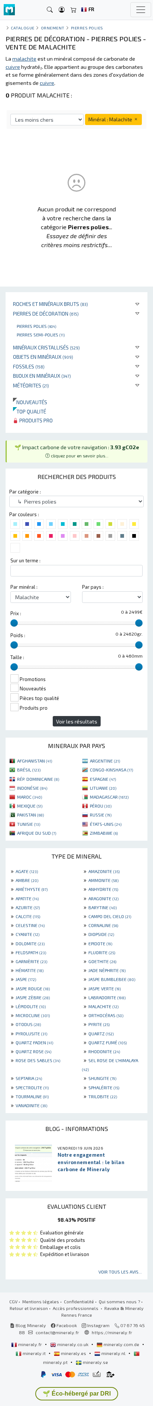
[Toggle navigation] (140, 9)
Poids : (17, 635)
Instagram (98, 1325)
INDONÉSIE (32, 787)
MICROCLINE (33, 1015)
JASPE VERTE (104, 988)
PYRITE (99, 1024)
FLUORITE (101, 952)
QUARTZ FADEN (34, 1042)
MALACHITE (103, 1006)
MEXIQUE (29, 805)
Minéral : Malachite (110, 119)
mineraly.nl (113, 1353)
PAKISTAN (30, 814)
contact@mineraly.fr (57, 1332)
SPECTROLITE (32, 1087)
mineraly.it (34, 1353)
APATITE (27, 898)
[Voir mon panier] (73, 10)
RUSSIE (100, 814)
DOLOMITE (30, 943)
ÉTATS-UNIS (105, 824)
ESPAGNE (103, 779)
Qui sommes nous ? (119, 1301)
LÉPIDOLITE (31, 1006)
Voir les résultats (76, 721)
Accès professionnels (76, 1308)
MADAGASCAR (109, 796)
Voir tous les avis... (120, 1271)
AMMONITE (103, 880)
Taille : (17, 657)
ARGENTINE (105, 760)
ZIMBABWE (104, 832)
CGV (13, 1301)
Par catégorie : (25, 492)
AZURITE (28, 907)
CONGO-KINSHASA (111, 769)
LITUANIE (103, 787)
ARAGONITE (103, 898)
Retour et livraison (29, 1308)
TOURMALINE (32, 1096)
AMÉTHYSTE (32, 889)
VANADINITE (31, 1105)
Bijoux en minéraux (42, 376)
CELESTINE (30, 925)
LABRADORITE (107, 997)
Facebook (66, 1325)
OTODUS (28, 1024)
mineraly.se (95, 1362)
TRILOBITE (102, 1096)
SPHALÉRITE (103, 1087)
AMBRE (27, 880)
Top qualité (29, 411)
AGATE (27, 871)
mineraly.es (73, 1353)
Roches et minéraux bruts (50, 304)
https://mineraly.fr (112, 1332)
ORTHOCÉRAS (105, 1015)
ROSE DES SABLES (38, 1060)
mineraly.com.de (121, 1344)
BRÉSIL (28, 769)
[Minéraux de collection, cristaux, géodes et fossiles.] (9, 9)
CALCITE (28, 916)
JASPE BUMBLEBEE (111, 979)
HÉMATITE (29, 970)
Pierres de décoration (46, 313)
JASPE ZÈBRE (33, 997)
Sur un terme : (25, 560)
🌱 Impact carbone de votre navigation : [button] (76, 451)
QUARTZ (101, 1033)
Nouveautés (30, 402)
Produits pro (35, 420)
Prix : (15, 613)
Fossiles (29, 366)
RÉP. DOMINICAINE (38, 779)
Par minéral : (24, 587)
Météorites (31, 385)
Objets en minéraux (43, 357)
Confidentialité (79, 1301)
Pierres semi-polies (41, 334)
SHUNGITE (102, 1078)
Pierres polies (36, 326)
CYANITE (27, 934)
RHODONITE (104, 1051)
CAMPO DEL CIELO (109, 916)
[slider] (14, 623)
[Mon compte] (62, 10)
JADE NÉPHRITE (107, 970)
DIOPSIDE (101, 934)
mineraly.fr (30, 1344)
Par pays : (93, 587)
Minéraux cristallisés (46, 347)
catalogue (23, 27)
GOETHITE (102, 961)
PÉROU (100, 805)
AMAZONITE (104, 871)
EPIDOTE (100, 943)
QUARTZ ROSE (33, 1051)
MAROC (29, 796)
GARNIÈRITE (31, 961)
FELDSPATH (31, 952)
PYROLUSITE (31, 1033)
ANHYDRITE (103, 889)
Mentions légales (40, 1301)
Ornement (53, 27)
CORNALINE (103, 925)
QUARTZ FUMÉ (107, 1042)
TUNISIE (28, 824)
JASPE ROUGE (33, 988)
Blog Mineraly (30, 1325)
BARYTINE (102, 907)
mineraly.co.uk (72, 1344)
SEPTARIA (29, 1078)
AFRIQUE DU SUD (36, 832)
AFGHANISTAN (34, 760)
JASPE (26, 979)
